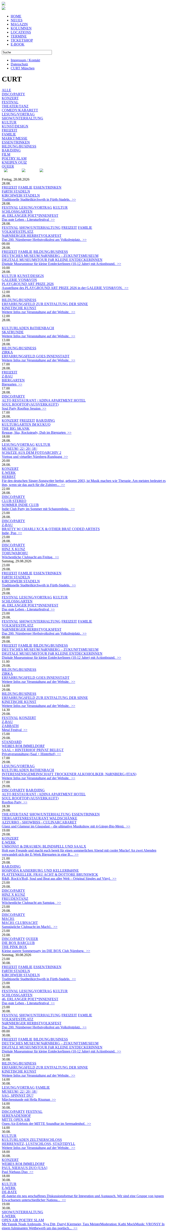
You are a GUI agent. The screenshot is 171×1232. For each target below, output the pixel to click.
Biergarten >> (12, 384)
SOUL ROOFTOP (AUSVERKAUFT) (30, 404)
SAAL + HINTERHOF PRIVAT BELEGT (33, 750)
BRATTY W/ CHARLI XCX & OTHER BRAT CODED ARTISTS (51, 529)
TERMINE (19, 36)
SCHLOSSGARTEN (17, 211)
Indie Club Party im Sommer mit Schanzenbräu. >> (38, 509)
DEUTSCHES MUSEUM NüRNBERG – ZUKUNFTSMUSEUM (50, 256)
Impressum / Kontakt (25, 60)
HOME (16, 16)
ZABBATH (10, 726)
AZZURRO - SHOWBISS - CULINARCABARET (39, 822)
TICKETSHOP (22, 40)
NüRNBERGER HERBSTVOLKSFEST (31, 236)
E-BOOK (17, 44)
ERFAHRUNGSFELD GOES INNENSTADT (35, 356)
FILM (6, 154)
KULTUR (9, 122)
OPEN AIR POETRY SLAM (23, 1220)
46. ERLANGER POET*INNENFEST (30, 215)
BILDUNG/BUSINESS (19, 146)
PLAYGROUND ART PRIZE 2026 (28, 284)
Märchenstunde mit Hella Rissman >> (29, 1099)
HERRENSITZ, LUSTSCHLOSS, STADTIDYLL (38, 1144)
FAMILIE (9, 134)
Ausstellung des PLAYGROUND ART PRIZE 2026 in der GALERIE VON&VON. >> (65, 288)
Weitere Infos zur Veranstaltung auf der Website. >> (38, 312)
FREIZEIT (9, 130)
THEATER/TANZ (15, 106)
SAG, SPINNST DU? (17, 1095)
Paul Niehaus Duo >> (17, 1172)
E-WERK (9, 473)
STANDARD (12, 742)
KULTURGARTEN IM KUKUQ (26, 424)
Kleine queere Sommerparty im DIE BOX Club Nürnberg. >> (46, 951)
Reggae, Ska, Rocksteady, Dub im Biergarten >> (36, 432)
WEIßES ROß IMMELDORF (23, 746)
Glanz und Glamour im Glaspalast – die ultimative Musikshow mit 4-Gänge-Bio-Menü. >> (66, 826)
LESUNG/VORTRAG (18, 114)
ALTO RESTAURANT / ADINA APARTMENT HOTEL (44, 400)
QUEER (8, 166)
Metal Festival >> (14, 730)
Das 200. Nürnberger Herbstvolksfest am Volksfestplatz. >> (44, 240)
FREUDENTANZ (15, 899)
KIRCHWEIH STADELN (21, 195)
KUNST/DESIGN (15, 126)
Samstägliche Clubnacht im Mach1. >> (29, 927)
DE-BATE (9, 1192)
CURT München (23, 68)
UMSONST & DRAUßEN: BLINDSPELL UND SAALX (44, 846)
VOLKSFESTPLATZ (17, 231)
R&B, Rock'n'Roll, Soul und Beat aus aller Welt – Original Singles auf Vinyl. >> (59, 878)
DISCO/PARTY (13, 94)
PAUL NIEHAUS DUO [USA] (24, 1168)
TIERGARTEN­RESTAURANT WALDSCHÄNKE (39, 818)
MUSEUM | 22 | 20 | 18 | (19, 448)
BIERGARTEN (13, 380)
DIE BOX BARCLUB (18, 943)
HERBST (9, 477)
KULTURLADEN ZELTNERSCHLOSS (32, 1140)
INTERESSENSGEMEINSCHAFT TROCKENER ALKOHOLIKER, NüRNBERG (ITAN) (69, 774)
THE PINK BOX (14, 947)
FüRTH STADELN (16, 191)
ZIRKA (7, 352)
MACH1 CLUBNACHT (20, 923)
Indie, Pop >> (12, 533)
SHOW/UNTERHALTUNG (22, 118)
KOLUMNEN (21, 28)
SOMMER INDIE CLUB (20, 505)
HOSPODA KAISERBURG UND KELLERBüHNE (40, 870)
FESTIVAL (10, 102)
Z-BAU (7, 376)
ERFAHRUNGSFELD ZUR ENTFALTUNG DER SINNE (45, 304)
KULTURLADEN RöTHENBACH (28, 328)
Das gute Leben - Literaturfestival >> (28, 219)
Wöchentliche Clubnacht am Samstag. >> (31, 903)
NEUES (16, 20)
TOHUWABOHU (15, 553)
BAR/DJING (11, 150)
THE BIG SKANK (16, 428)
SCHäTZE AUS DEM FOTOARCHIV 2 (31, 452)
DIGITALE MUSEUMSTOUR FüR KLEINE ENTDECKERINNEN (52, 260)
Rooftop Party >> (14, 802)
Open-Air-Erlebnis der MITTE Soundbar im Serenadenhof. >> (46, 1124)
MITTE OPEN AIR (16, 1120)
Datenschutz (19, 64)
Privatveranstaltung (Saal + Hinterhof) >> (31, 754)
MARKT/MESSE (14, 138)
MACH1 (8, 919)
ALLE (6, 90)
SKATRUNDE (13, 332)
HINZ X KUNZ (13, 549)
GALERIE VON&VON (19, 280)
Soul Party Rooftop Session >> (24, 408)
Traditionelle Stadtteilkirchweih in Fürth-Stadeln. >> (39, 199)
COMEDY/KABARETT (20, 110)
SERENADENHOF (16, 1115)
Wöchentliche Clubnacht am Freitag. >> (30, 557)
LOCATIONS (21, 32)
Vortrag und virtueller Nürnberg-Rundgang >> (35, 457)
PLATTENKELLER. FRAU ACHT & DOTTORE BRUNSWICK (50, 874)
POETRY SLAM (14, 158)
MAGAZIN (19, 24)
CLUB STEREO (14, 501)
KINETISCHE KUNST (19, 308)
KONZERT (10, 98)
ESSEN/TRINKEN (16, 142)
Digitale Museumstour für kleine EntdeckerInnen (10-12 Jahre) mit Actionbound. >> (61, 264)
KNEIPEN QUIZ (14, 162)
